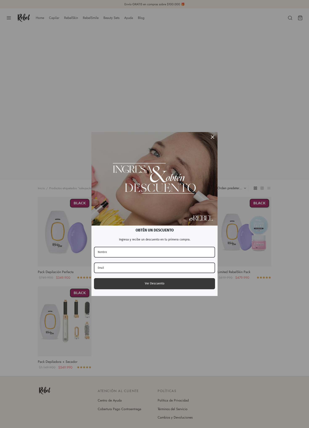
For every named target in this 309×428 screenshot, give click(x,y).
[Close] (212, 137)
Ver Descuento (154, 283)
